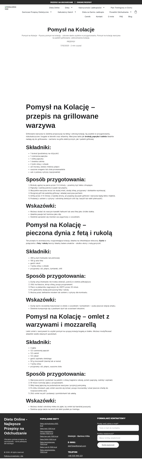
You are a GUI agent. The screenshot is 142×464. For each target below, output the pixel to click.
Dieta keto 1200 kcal (47, 429)
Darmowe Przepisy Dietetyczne (35, 12)
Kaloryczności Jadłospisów (90, 8)
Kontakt (99, 16)
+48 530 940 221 (75, 456)
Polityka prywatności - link (13, 456)
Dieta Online (54, 8)
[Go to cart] (135, 12)
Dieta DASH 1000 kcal (48, 439)
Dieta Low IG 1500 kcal (48, 447)
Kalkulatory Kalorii (65, 12)
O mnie (111, 16)
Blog (130, 16)
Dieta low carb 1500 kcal (49, 436)
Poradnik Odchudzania (118, 12)
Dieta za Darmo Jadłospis (93, 12)
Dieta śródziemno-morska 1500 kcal (46, 432)
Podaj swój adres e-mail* (107, 424)
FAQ (121, 16)
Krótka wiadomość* (105, 433)
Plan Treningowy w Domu (121, 8)
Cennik (88, 16)
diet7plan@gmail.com (77, 446)
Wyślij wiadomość (108, 445)
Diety (67, 8)
